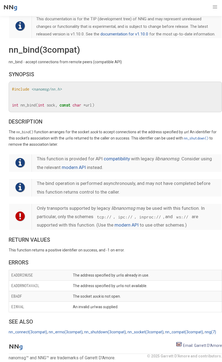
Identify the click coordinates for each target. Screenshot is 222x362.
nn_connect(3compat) (28, 332)
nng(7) (210, 332)
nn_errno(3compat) (66, 332)
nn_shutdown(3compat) (105, 332)
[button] (215, 7)
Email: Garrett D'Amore (202, 345)
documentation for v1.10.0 (124, 34)
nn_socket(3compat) (146, 332)
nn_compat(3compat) (184, 332)
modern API (74, 167)
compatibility (117, 158)
